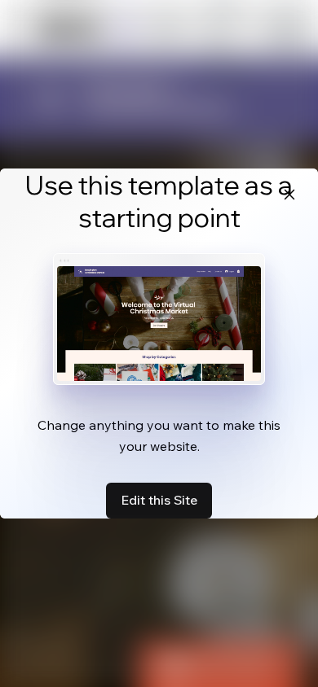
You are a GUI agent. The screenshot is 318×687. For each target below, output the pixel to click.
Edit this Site (159, 500)
